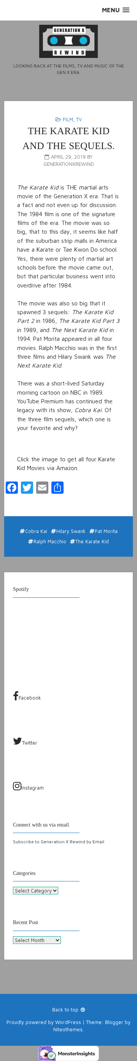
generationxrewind (68, 164)
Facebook (30, 698)
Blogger (114, 1022)
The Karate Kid (92, 541)
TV (79, 119)
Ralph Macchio (49, 541)
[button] (115, 10)
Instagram (32, 788)
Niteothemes (68, 1029)
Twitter (29, 743)
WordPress (68, 1022)
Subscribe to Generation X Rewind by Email (58, 841)
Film (68, 119)
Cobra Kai (36, 531)
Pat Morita (106, 531)
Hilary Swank (71, 531)
